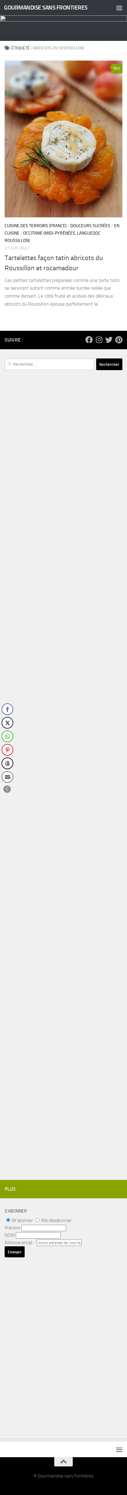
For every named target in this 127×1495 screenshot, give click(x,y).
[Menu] (119, 7)
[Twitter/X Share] (7, 723)
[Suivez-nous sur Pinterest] (118, 339)
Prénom (12, 1228)
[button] (7, 789)
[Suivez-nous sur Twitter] (109, 339)
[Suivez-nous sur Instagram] (99, 339)
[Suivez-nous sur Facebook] (89, 339)
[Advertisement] (63, 505)
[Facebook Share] (7, 709)
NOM (10, 1235)
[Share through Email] (7, 777)
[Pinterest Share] (7, 750)
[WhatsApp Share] (7, 736)
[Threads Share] (7, 763)
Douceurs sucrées (90, 225)
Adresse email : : (21, 1242)
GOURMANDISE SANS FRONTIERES (46, 7)
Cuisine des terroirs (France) (36, 225)
